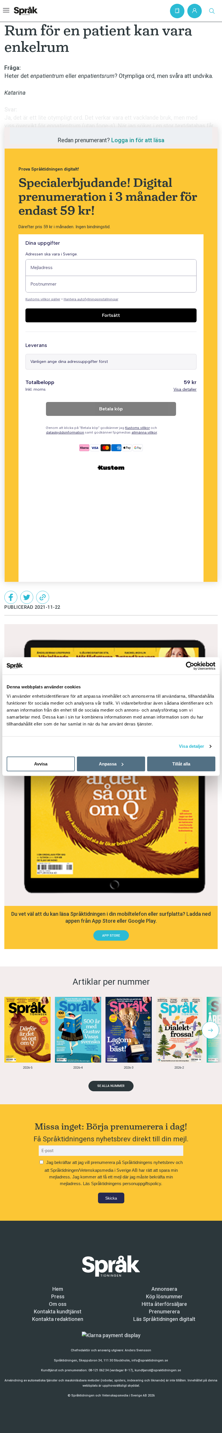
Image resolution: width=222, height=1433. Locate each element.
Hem (57, 1289)
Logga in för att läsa (137, 140)
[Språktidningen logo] (111, 1265)
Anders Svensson (138, 1350)
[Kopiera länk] (42, 597)
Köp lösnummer (164, 1296)
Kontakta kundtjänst (58, 1311)
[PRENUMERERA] (177, 11)
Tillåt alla (181, 763)
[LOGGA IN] (194, 11)
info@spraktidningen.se (150, 1360)
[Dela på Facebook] (10, 597)
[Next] (210, 1030)
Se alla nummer (111, 1086)
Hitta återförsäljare (164, 1304)
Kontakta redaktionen (57, 1319)
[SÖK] (212, 11)
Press (57, 1296)
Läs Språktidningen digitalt (164, 1319)
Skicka (111, 1198)
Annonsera (164, 1289)
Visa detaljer (191, 746)
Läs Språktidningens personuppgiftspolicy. (122, 1183)
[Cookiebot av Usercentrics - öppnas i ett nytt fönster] (190, 665)
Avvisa (40, 763)
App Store (111, 935)
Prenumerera (164, 1311)
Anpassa (107, 763)
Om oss (57, 1304)
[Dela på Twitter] (26, 597)
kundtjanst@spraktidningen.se (158, 1370)
